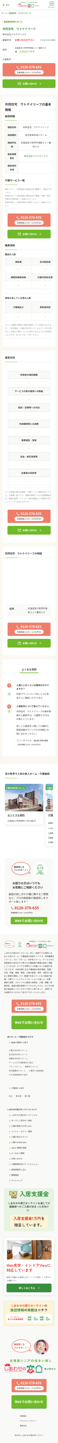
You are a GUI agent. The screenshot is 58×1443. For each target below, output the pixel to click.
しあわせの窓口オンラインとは (24, 1115)
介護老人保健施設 (36, 1070)
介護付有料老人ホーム (18, 1050)
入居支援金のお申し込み (21, 1126)
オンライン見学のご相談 (21, 1120)
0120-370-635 (41, 740)
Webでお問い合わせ (29, 920)
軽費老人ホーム (31, 1066)
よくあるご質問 (17, 1153)
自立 (11, 1096)
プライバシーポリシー (28, 1420)
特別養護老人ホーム (17, 1070)
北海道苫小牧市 (27, 51)
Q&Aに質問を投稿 (18, 1147)
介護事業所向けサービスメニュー (25, 1164)
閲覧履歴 (15, 1175)
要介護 (27, 1096)
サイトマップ (16, 1180)
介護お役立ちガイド (19, 1136)
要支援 (18, 1096)
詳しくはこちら (27, 1288)
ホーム (4, 13)
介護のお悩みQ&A (18, 1142)
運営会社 (23, 1425)
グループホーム (15, 1066)
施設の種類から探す (19, 1042)
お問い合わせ (27, 84)
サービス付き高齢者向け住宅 (21, 1062)
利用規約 (23, 1416)
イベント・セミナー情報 (21, 1131)
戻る (6, 5)
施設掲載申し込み (18, 1169)
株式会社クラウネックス (14, 34)
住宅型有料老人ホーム (18, 1054)
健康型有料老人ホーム (18, 1058)
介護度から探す (17, 1088)
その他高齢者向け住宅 (18, 1074)
